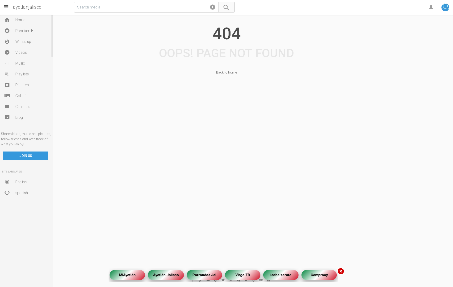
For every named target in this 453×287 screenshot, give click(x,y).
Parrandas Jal (204, 273)
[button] (212, 8)
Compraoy (319, 273)
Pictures (16, 85)
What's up (17, 41)
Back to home (226, 72)
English (15, 182)
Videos (15, 52)
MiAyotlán (127, 273)
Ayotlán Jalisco (166, 273)
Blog (13, 117)
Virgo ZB (243, 273)
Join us (25, 156)
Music (14, 63)
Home (14, 20)
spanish (16, 193)
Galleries (16, 95)
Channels (17, 106)
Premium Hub (21, 30)
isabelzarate (281, 273)
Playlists (16, 74)
